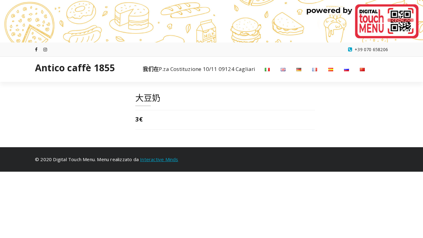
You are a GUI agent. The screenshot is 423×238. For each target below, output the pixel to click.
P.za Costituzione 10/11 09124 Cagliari (199, 69)
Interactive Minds (159, 159)
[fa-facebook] (36, 49)
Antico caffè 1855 (75, 67)
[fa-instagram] (45, 49)
